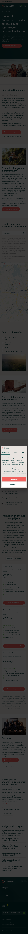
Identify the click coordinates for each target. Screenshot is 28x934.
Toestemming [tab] (5, 452)
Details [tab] (14, 452)
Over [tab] (23, 452)
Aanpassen (13, 484)
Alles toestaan (14, 479)
